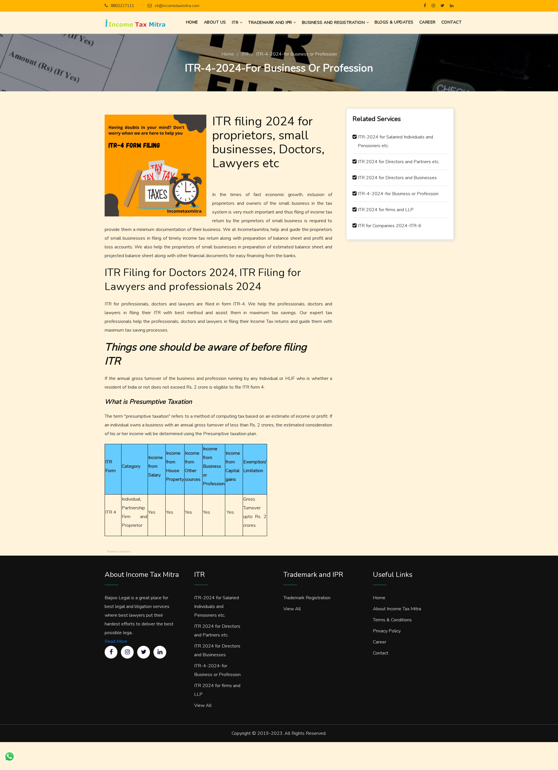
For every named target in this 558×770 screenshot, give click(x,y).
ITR (236, 22)
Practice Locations (118, 552)
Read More (116, 641)
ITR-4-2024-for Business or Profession (398, 194)
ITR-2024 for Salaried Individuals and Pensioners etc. (395, 141)
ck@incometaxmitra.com (177, 5)
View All (203, 705)
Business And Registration (334, 22)
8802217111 (122, 5)
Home (227, 54)
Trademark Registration (306, 598)
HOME (192, 22)
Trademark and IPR (270, 22)
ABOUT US (215, 22)
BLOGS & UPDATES (394, 22)
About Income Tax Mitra (397, 609)
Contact (380, 653)
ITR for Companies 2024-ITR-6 (389, 226)
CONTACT (451, 22)
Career (379, 642)
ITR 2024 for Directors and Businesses (397, 178)
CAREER (427, 22)
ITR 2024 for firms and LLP (386, 210)
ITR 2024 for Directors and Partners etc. (398, 162)
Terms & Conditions (392, 620)
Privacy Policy (387, 631)
